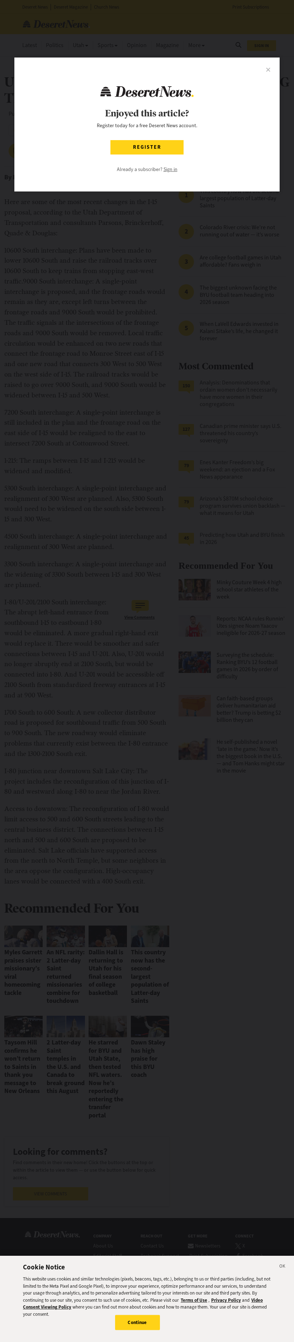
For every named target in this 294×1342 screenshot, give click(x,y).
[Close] (282, 1267)
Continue (137, 1322)
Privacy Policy (226, 1300)
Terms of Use (194, 1300)
